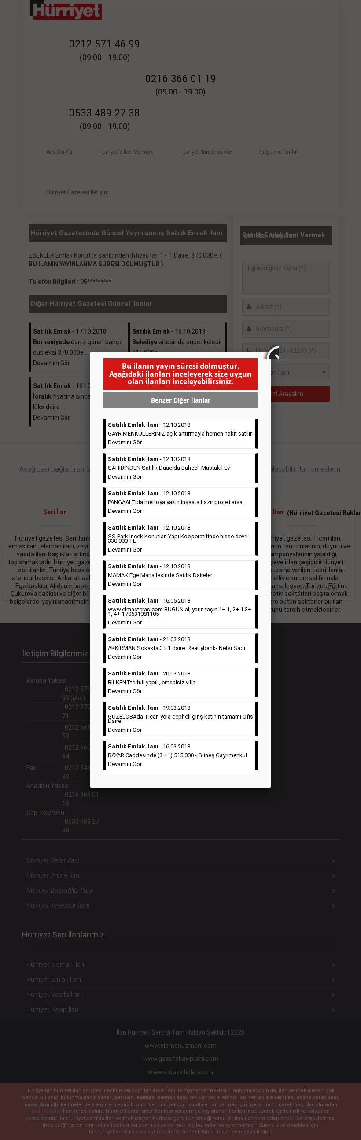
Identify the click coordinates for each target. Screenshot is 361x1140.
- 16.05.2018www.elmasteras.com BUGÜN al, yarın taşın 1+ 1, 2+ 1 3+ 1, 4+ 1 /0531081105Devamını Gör (179, 611)
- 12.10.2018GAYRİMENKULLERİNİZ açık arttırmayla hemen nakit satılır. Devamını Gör (180, 433)
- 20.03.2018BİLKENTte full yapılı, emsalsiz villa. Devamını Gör (152, 682)
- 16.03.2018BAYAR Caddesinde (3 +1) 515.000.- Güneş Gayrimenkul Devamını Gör (177, 755)
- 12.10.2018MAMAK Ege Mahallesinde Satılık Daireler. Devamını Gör (160, 575)
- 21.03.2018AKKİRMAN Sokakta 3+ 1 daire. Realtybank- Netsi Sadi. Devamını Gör (177, 648)
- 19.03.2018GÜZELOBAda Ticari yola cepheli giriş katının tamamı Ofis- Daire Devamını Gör (181, 718)
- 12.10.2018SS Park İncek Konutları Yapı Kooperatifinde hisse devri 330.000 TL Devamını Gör (177, 538)
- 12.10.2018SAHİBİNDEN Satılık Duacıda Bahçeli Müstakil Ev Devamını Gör (169, 468)
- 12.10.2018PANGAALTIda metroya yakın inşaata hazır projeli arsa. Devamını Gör (176, 502)
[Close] (271, 351)
